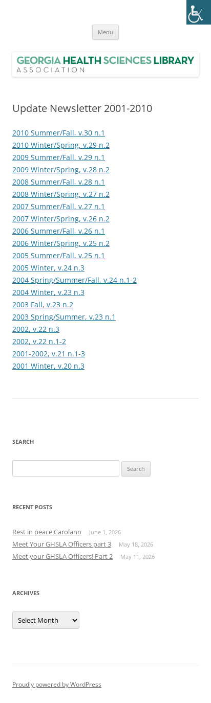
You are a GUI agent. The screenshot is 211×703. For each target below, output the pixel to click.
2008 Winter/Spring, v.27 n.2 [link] (61, 194)
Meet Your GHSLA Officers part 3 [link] (61, 544)
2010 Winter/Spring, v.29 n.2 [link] (61, 145)
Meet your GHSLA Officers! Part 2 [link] (62, 556)
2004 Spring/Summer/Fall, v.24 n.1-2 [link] (74, 280)
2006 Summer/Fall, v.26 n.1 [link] (58, 231)
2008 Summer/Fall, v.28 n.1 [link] (58, 182)
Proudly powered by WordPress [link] (56, 684)
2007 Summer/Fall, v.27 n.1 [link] (58, 206)
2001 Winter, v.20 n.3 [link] (48, 366)
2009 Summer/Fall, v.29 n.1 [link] (58, 157)
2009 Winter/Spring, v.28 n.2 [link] (61, 169)
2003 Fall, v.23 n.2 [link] (42, 304)
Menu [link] (105, 32)
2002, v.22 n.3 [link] (35, 329)
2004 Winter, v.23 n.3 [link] (48, 292)
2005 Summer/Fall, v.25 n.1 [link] (58, 255)
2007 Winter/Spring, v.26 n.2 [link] (61, 218)
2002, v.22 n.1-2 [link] (39, 341)
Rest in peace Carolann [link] (46, 531)
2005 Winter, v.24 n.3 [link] (48, 268)
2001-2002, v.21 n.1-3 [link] (48, 353)
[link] (198, 12)
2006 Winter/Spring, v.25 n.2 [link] (61, 243)
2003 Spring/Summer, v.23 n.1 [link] (64, 317)
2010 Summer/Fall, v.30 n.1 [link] (58, 133)
